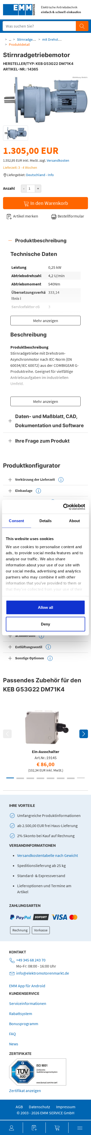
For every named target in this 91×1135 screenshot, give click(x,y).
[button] (11, 1127)
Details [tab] (45, 521)
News (13, 1043)
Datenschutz (39, 1106)
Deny (45, 624)
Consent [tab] (16, 521)
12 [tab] (50, 778)
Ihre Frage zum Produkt (42, 441)
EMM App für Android (27, 985)
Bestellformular (70, 216)
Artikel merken (25, 216)
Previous (7, 734)
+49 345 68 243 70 (31, 959)
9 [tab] (20, 778)
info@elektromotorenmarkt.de (42, 973)
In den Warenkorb (48, 203)
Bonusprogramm (23, 1023)
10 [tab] (30, 778)
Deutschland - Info (40, 175)
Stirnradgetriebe (29, 39)
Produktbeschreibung (40, 240)
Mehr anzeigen (45, 320)
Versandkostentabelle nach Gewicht (47, 855)
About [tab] (74, 521)
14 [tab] (71, 778)
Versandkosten (58, 160)
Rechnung (20, 930)
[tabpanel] (45, 739)
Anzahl (9, 188)
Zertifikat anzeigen (25, 1090)
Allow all (45, 607)
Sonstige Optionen (29, 658)
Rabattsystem (20, 1013)
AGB (19, 1106)
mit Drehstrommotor (58, 39)
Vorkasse (41, 930)
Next (83, 734)
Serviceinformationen (27, 1003)
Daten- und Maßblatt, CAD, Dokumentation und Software (49, 420)
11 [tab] (40, 778)
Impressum (65, 1106)
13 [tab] (60, 778)
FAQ (12, 1033)
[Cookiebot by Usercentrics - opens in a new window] (64, 506)
